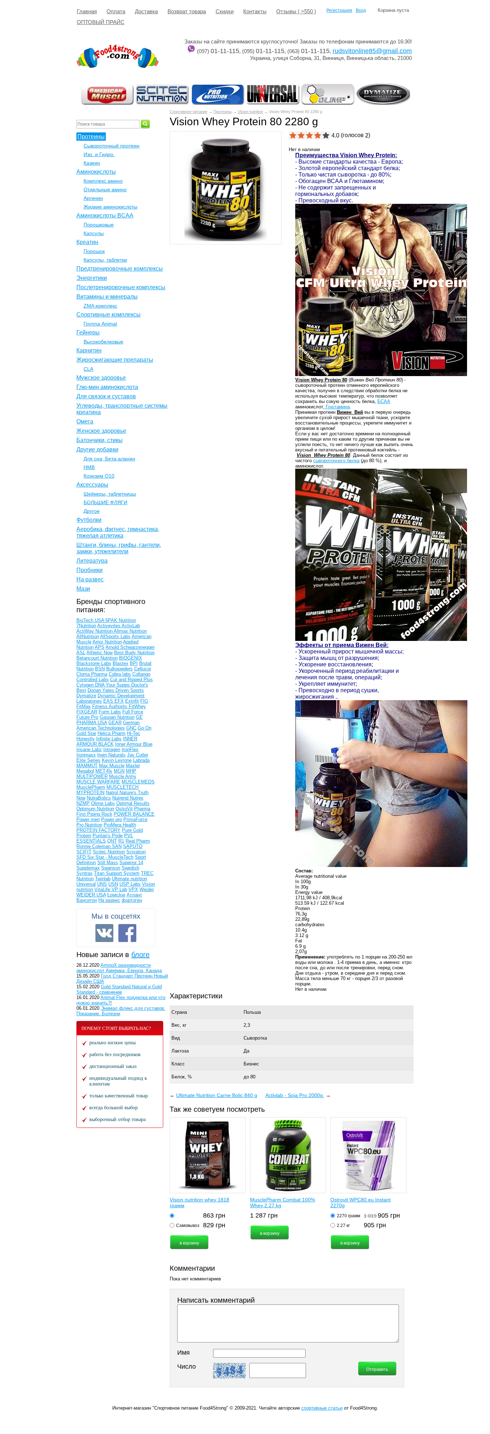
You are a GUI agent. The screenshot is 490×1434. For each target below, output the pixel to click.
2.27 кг (343, 1225)
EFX (119, 701)
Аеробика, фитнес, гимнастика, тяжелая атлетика (117, 532)
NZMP (83, 803)
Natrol (112, 792)
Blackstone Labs (93, 663)
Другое (92, 511)
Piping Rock (99, 814)
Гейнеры (88, 332)
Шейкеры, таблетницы (110, 494)
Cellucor (142, 668)
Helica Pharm (112, 733)
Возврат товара (187, 11)
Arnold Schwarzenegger (130, 647)
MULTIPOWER (92, 776)
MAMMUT (87, 765)
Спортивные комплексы (108, 314)
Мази (83, 589)
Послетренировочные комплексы (120, 287)
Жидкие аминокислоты (110, 207)
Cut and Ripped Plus (131, 679)
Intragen (111, 749)
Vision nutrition (250, 111)
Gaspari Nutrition (117, 717)
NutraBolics (99, 798)
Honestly (85, 738)
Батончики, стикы (99, 440)
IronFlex (130, 749)
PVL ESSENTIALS (104, 838)
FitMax (83, 706)
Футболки (89, 520)
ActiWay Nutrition (95, 631)
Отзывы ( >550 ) (296, 11)
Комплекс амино (103, 181)
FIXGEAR (86, 711)
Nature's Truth (134, 792)
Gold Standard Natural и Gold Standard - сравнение (119, 989)
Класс (178, 1064)
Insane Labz (89, 749)
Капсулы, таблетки (105, 260)
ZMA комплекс (100, 306)
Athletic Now (99, 652)
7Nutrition (86, 625)
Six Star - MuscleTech (110, 857)
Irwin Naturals (111, 755)
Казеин (92, 163)
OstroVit (124, 808)
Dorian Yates (102, 690)
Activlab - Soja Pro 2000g (294, 1095)
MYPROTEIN (90, 792)
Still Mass (107, 862)
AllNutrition (87, 636)
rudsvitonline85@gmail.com (372, 51)
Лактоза (180, 1051)
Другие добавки (97, 449)
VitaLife (103, 889)
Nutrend (121, 798)
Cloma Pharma (91, 674)
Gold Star (86, 733)
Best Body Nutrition (134, 652)
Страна (179, 1012)
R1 (121, 841)
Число (186, 1366)
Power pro (111, 819)
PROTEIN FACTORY (98, 830)
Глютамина (337, 406)
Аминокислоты (96, 172)
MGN (119, 771)
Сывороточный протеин (112, 146)
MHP (131, 771)
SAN (117, 846)
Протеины (222, 111)
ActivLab (131, 625)
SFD (81, 857)
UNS (102, 884)
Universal (86, 884)
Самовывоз (187, 1225)
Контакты (255, 11)
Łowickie (116, 895)
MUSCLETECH (122, 787)
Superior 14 (131, 862)
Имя (183, 1352)
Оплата (116, 11)
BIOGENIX (130, 658)
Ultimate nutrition (129, 878)
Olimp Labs (103, 803)
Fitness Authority (110, 706)
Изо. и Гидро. (99, 154)
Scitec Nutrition (109, 851)
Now (80, 798)
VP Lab (119, 889)
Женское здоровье (101, 431)
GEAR (115, 722)
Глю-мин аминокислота (107, 387)
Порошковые (99, 225)
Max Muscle (111, 765)
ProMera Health (120, 825)
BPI (134, 663)
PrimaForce (135, 819)
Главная (87, 11)
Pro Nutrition (89, 825)
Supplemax (88, 868)
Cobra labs (120, 674)
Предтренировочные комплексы (119, 269)
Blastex (120, 663)
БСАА (383, 401)
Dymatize (86, 695)
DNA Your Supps (113, 685)
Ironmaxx (86, 755)
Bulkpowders (119, 668)
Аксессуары (92, 485)
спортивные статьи (322, 1408)
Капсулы (94, 233)
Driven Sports (130, 690)
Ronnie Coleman (94, 846)
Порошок (94, 251)
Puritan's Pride (108, 835)
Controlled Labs (92, 679)
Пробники (89, 570)
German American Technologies (108, 725)
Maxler (133, 765)
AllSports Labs (115, 636)
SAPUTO (132, 846)
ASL (80, 652)
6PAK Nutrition (120, 620)
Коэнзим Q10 (99, 476)
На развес (90, 579)
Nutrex (136, 798)
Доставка (146, 11)
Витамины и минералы (107, 297)
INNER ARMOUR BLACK (106, 741)
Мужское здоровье (101, 378)
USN (113, 884)
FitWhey (137, 706)
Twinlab (102, 878)
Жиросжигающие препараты (114, 360)
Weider (147, 889)
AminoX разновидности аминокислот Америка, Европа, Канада (119, 967)
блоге (140, 955)
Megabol (85, 771)
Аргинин (93, 198)
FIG (144, 701)
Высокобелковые (103, 342)
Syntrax (84, 873)
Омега (84, 421)
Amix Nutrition (107, 642)
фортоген (132, 900)
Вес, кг (179, 1025)
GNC (131, 728)
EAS (108, 701)
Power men (88, 819)
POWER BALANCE (134, 814)
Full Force (132, 711)
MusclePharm (90, 787)
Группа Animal (100, 324)
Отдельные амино (105, 189)
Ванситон (86, 900)
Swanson (110, 868)
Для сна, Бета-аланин (109, 458)
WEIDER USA (91, 895)
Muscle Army (122, 776)
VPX (133, 889)
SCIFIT (83, 851)
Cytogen (85, 685)
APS (99, 647)
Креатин (87, 242)
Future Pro (87, 717)
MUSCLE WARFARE (98, 781)
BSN (100, 668)
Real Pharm (138, 841)
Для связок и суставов (106, 396)
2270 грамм (348, 1215)
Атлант (134, 895)
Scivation (136, 851)
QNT (112, 841)
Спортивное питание (188, 111)
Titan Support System (117, 873)
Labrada (141, 760)
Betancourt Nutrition (97, 658)
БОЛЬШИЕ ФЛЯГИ (105, 502)
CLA (88, 369)
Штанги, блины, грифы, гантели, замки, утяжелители (118, 548)
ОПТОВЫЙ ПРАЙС (100, 22)
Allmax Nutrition (130, 631)
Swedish (130, 868)
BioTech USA (90, 620)
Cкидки (225, 11)
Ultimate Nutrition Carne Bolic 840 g (216, 1095)
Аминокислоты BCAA (104, 215)
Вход (361, 10)
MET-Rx (103, 771)
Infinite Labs (109, 738)
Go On (144, 728)
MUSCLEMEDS (138, 781)
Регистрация (339, 10)
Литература (92, 561)
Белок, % (181, 1076)
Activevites (109, 625)
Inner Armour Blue (133, 744)
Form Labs (110, 711)
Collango (141, 674)
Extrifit (132, 701)
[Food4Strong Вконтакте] (104, 933)
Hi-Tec (133, 733)
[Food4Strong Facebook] (127, 933)
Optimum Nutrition (95, 808)
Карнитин (89, 350)
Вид (175, 1038)
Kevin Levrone (117, 760)
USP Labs (130, 884)
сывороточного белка (336, 460)
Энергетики (91, 278)
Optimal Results (133, 803)
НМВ (89, 467)
